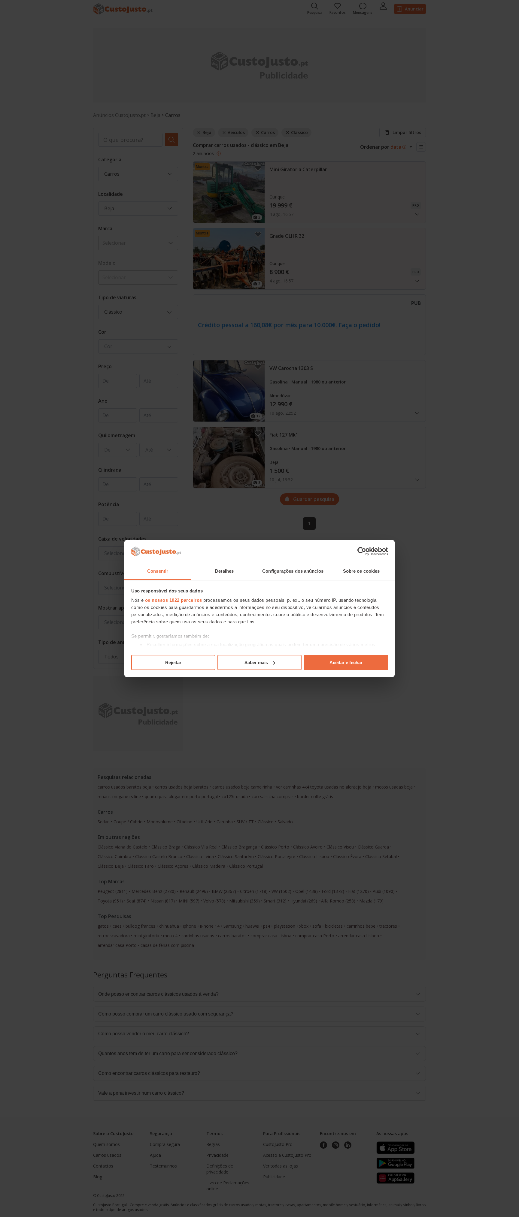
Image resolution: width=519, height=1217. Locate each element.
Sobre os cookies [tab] (361, 571)
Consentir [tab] (157, 571)
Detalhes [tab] (224, 571)
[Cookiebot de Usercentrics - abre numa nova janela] (361, 551)
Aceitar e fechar (346, 662)
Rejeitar (173, 662)
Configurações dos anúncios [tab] (292, 571)
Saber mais (256, 662)
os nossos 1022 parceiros (173, 600)
